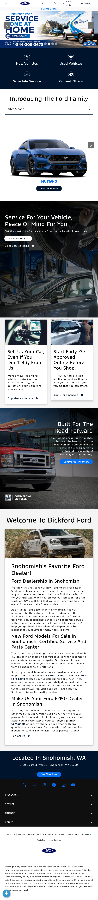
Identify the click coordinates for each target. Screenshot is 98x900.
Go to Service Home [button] (17, 245)
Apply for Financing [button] (66, 395)
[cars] (34, 785)
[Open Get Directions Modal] (43, 3)
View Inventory (49, 188)
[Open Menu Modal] (6, 3)
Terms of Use (33, 834)
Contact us (18, 723)
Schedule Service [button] (18, 238)
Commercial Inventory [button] (76, 461)
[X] (25, 785)
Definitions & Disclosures (53, 834)
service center (57, 675)
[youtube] (73, 785)
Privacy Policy (72, 834)
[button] (42, 43)
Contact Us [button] (19, 736)
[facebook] (54, 785)
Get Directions (49, 774)
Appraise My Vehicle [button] (21, 398)
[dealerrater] (44, 785)
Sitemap (21, 834)
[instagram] (63, 785)
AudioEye (41, 840)
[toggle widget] (6, 893)
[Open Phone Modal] (55, 3)
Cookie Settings (54, 840)
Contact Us (10, 834)
